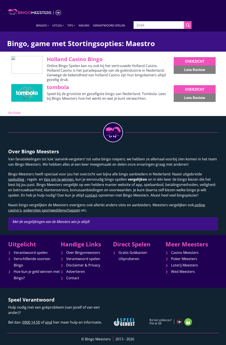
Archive (14, 112)
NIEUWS (84, 25)
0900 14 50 (31, 322)
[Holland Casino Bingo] (27, 64)
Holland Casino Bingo (75, 59)
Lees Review (194, 69)
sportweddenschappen (60, 210)
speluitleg (16, 179)
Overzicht (194, 61)
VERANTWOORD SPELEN (109, 25)
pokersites (32, 210)
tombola (58, 87)
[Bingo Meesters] (34, 12)
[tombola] (27, 92)
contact (91, 195)
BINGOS (41, 25)
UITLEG (57, 25)
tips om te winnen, (59, 179)
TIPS (70, 25)
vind (48, 322)
